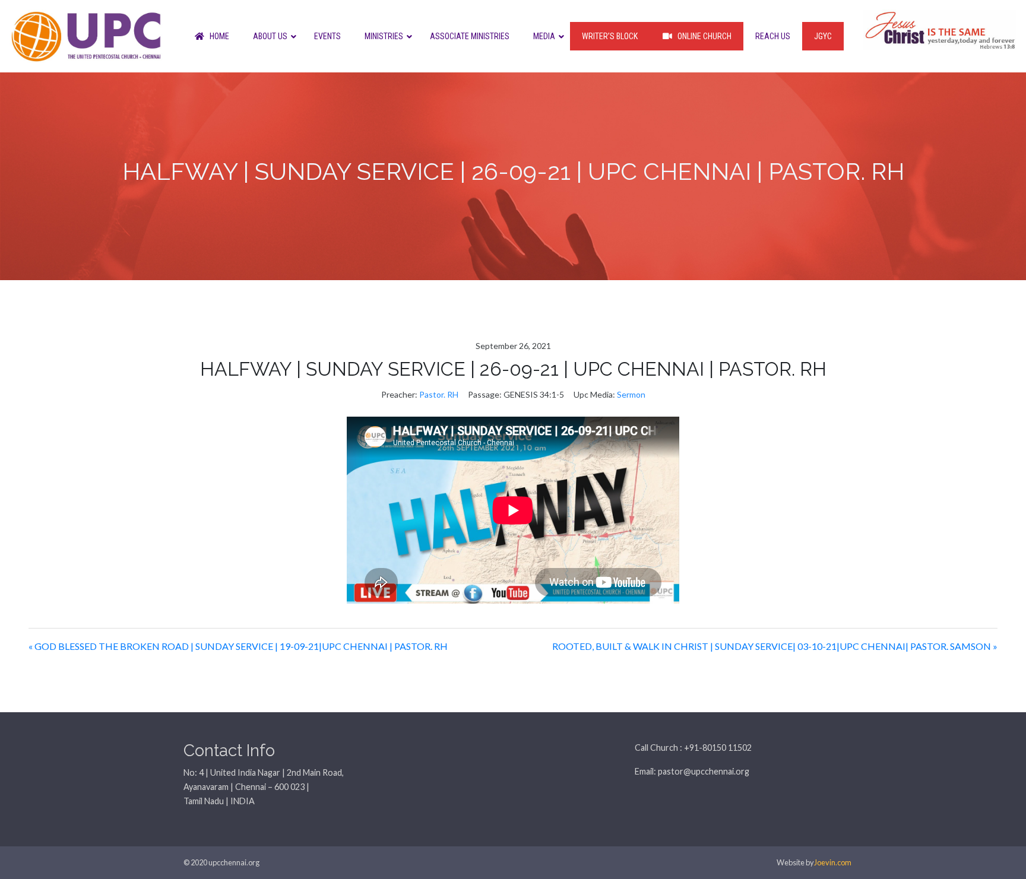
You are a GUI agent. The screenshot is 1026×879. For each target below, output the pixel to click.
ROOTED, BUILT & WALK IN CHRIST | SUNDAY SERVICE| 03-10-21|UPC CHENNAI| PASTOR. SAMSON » (775, 646)
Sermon (631, 394)
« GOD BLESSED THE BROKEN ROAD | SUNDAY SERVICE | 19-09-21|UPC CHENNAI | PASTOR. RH (238, 646)
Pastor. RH (438, 394)
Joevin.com (832, 862)
